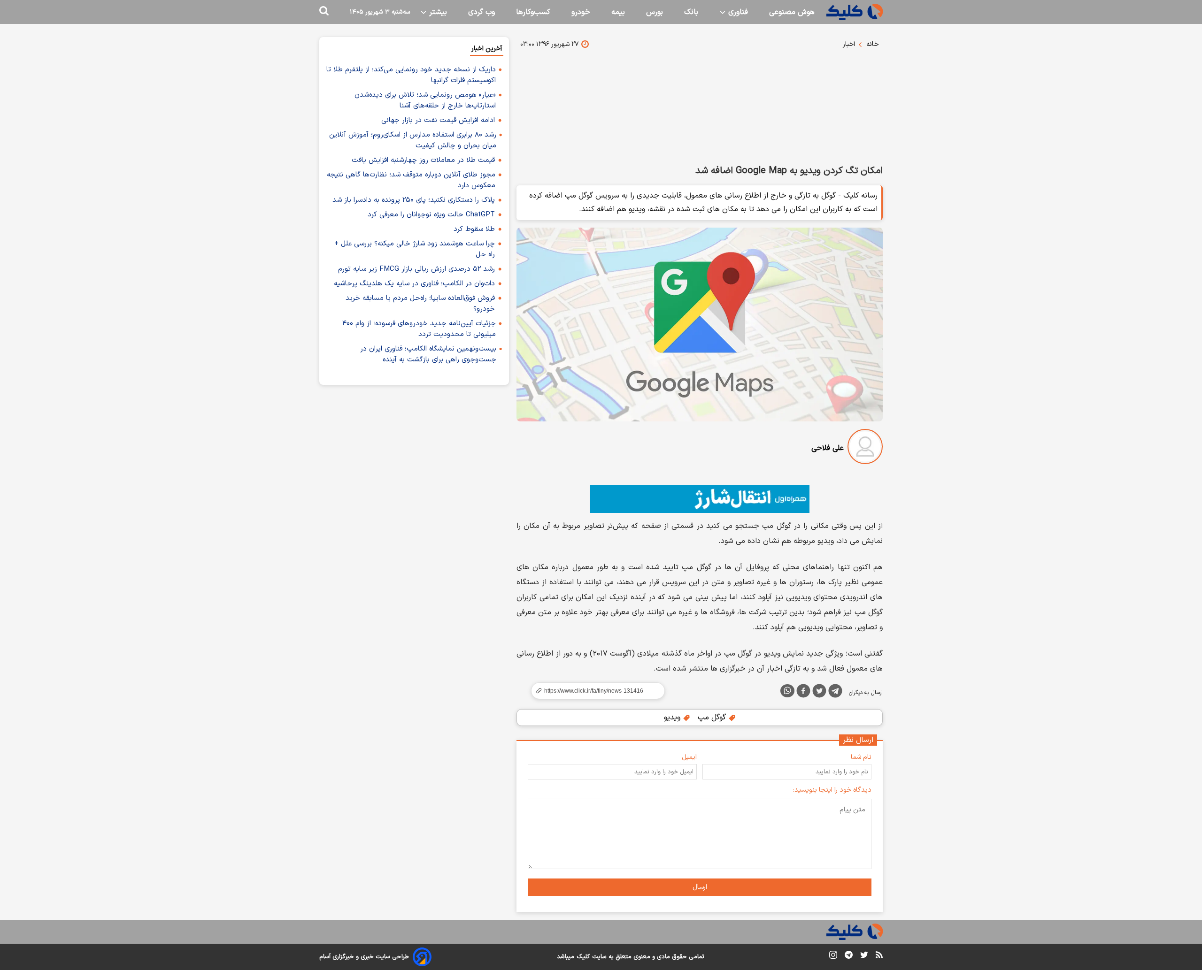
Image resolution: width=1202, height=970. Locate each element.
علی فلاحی (827, 448)
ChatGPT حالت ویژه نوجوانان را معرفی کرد (431, 214)
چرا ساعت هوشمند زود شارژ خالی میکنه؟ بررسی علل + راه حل (414, 249)
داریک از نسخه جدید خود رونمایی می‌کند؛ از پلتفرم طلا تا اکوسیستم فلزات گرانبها (411, 75)
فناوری (737, 12)
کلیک (583, 957)
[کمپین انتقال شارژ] (699, 499)
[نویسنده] (865, 448)
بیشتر (437, 12)
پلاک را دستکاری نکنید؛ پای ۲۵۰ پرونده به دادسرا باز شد (413, 200)
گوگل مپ (713, 717)
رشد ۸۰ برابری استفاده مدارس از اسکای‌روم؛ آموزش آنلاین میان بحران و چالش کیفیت (412, 140)
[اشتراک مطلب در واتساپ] (787, 690)
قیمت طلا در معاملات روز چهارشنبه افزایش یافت (423, 160)
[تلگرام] (835, 693)
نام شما (861, 757)
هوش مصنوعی (792, 12)
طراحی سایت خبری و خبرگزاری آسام (364, 957)
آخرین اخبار (486, 48)
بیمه (618, 12)
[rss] (879, 956)
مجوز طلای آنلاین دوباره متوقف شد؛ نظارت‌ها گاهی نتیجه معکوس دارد (411, 180)
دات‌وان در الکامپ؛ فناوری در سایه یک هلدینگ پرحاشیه (414, 283)
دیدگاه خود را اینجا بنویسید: (832, 790)
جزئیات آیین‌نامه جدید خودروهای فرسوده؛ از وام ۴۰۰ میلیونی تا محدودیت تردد (419, 329)
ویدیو (673, 717)
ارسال (700, 887)
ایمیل (689, 757)
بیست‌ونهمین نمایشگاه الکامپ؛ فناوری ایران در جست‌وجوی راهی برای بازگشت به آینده (428, 354)
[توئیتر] (819, 693)
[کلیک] (854, 12)
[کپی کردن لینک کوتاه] (594, 691)
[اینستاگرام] (833, 956)
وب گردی (481, 12)
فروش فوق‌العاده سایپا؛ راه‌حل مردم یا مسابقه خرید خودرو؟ (420, 303)
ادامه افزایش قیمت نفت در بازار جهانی (438, 120)
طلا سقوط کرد (474, 229)
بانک (691, 12)
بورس (654, 12)
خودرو (580, 12)
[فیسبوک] (803, 693)
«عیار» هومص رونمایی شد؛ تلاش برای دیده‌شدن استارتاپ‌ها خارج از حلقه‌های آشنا (425, 100)
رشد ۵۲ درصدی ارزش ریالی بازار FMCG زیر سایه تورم (416, 269)
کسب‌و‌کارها (533, 12)
